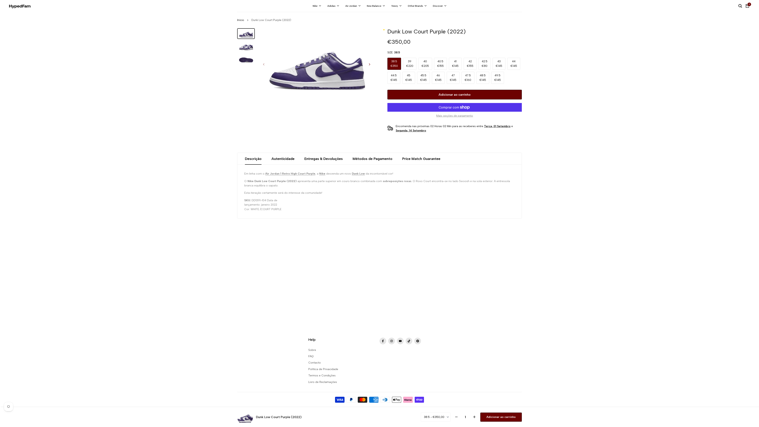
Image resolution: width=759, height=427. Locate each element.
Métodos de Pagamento (372, 159)
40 (425, 63)
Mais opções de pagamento (454, 115)
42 (470, 63)
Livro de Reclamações (322, 382)
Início (240, 20)
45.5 (423, 77)
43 (499, 63)
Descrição (253, 159)
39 (409, 63)
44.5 (394, 77)
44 (514, 63)
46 (438, 77)
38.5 (394, 63)
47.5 (468, 77)
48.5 (483, 77)
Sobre (312, 350)
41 (455, 63)
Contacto (314, 362)
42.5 (484, 63)
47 (453, 77)
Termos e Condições (322, 375)
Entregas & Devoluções (323, 159)
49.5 (497, 77)
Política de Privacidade (323, 369)
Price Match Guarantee (421, 159)
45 (408, 77)
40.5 (440, 63)
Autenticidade (283, 159)
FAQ (311, 356)
